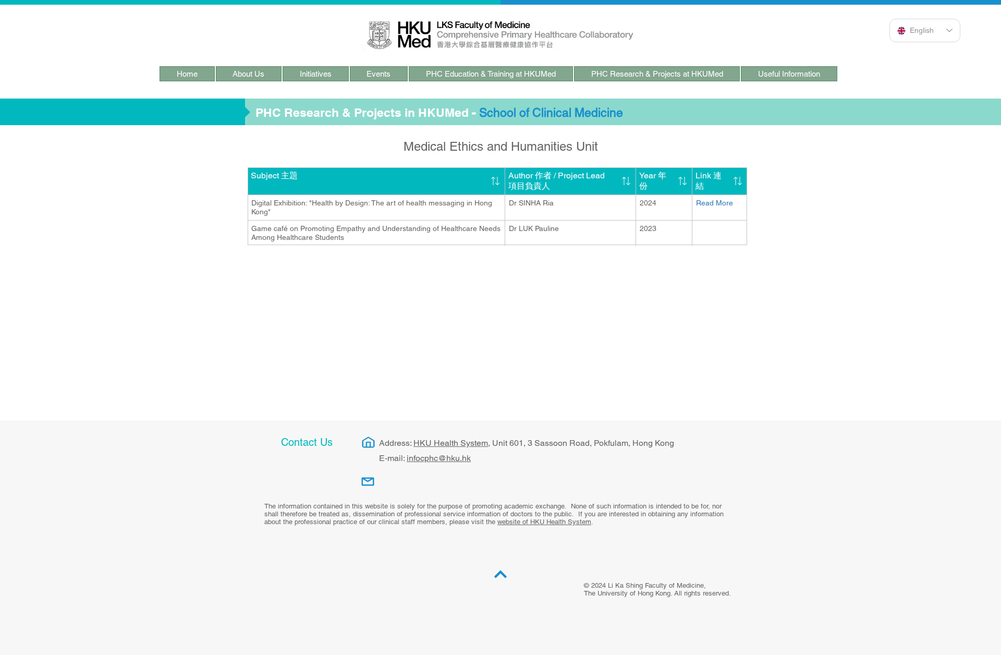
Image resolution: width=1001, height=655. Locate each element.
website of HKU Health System (544, 522)
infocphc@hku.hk (439, 458)
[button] (249, 73)
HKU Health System (450, 443)
